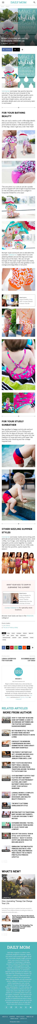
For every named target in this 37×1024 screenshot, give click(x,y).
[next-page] (6, 861)
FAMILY (7, 6)
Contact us (23, 1018)
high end (31, 633)
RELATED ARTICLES (15, 708)
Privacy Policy (20, 1016)
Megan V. (5, 43)
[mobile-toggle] (3, 2)
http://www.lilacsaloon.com (18, 681)
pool (8, 635)
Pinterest (22, 697)
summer (14, 637)
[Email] (28, 647)
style (17, 635)
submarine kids (6, 637)
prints (12, 635)
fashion (25, 633)
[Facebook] (3, 647)
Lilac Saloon (6, 625)
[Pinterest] (12, 647)
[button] (34, 2)
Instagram (18, 699)
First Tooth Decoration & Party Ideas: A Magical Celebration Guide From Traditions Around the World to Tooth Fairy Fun (23, 767)
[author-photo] (18, 676)
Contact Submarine (12, 608)
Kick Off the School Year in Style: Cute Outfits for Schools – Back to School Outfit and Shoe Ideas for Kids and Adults (22, 838)
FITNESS (5, 851)
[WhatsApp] (16, 647)
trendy (4, 639)
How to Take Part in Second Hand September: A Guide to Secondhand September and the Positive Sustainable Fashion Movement (22, 722)
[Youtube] (30, 1007)
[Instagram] (11, 1007)
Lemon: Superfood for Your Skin (9, 659)
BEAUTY (5, 797)
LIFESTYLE (6, 898)
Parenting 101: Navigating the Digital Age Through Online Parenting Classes (22, 926)
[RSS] (21, 1007)
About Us (5, 1016)
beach (13, 633)
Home (2, 6)
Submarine (6, 91)
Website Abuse (14, 1018)
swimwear (25, 637)
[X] (8, 647)
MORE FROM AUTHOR (17, 712)
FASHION (30, 616)
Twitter (27, 697)
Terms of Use (29, 1016)
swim (19, 637)
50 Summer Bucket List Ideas (28, 659)
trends (31, 637)
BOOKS (15, 921)
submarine (23, 635)
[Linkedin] (20, 647)
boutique (19, 633)
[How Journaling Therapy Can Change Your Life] (18, 886)
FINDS (7, 35)
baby (8, 633)
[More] (22, 49)
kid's (4, 635)
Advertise (12, 1016)
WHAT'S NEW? (11, 871)
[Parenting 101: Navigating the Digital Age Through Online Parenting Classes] (6, 928)
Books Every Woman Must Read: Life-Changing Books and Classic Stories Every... (23, 917)
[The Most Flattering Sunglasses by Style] (6, 805)
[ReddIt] (24, 647)
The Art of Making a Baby (10, 627)
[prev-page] (3, 861)
